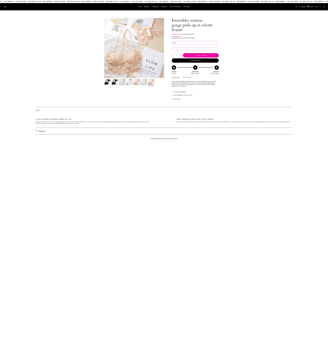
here (78, 123)
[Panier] (324, 6)
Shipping (41, 131)
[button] (186, 6)
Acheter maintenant (195, 60)
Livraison (174, 38)
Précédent (104, 48)
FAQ (38, 110)
